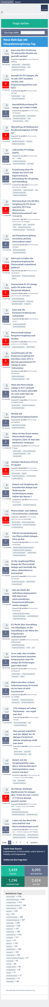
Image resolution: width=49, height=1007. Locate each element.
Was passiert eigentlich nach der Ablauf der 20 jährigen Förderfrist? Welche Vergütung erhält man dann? (25, 737)
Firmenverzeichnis (7, 2)
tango (17, 187)
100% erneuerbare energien (15, 958)
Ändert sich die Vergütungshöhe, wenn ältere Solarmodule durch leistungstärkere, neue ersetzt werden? (24, 766)
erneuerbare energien (13, 905)
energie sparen (11, 967)
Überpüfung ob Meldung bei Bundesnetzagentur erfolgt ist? (24, 130)
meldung (29, 141)
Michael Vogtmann (23, 832)
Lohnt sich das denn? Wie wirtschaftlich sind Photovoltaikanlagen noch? (25, 823)
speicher (9, 911)
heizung (9, 946)
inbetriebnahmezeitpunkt (20, 812)
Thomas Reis (18, 296)
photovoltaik (16, 64)
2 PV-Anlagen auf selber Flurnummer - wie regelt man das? (24, 711)
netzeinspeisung (12, 975)
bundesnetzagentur (18, 141)
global (24, 473)
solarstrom (31, 224)
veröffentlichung (17, 478)
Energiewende (33, 293)
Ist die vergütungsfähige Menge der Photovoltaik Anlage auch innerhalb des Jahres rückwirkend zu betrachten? (23, 567)
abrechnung (15, 702)
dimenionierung (18, 121)
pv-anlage (30, 163)
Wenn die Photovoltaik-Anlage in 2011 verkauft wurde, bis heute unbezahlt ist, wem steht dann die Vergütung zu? (24, 391)
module (9, 964)
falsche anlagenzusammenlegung (23, 547)
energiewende (11, 902)
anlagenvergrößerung (19, 195)
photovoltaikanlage (19, 116)
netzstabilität (17, 456)
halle (26, 121)
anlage (9, 972)
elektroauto (10, 931)
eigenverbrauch (28, 190)
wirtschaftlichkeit (32, 616)
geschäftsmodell (17, 304)
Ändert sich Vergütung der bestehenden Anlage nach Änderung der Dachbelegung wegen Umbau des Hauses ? (25, 490)
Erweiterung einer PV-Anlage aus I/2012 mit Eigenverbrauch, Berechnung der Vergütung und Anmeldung (25, 175)
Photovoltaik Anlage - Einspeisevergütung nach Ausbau (23, 335)
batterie (9, 943)
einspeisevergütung (18, 69)
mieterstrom (30, 229)
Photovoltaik (31, 59)
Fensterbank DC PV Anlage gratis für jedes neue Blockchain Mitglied (24, 287)
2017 (14, 227)
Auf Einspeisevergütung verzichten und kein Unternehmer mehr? (24, 238)
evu (33, 647)
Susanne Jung (19, 777)
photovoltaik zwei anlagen (21, 613)
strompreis (27, 304)
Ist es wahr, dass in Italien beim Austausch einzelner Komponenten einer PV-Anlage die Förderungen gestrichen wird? (23, 659)
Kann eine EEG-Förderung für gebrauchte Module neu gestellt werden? (24, 53)
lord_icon (17, 344)
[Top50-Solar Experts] (24, 14)
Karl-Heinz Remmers (22, 470)
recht (28, 647)
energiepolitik (11, 970)
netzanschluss (11, 978)
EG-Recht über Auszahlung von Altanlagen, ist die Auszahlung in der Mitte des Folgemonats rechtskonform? (24, 630)
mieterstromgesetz (19, 229)
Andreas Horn (16, 221)
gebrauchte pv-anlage (18, 67)
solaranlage (21, 780)
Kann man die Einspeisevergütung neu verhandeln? (24, 313)
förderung (30, 301)
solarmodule (26, 64)
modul (8, 940)
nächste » (34, 842)
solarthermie (10, 926)
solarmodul (10, 961)
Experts (18, 2)
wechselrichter (11, 934)
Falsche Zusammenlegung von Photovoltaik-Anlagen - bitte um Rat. (25, 536)
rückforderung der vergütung (22, 550)
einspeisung (10, 955)
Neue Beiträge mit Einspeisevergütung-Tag (20, 990)
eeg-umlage (10, 981)
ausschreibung (31, 476)
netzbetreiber (31, 552)
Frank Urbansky (19, 519)
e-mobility (10, 937)
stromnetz (27, 751)
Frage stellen (21, 23)
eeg (29, 67)
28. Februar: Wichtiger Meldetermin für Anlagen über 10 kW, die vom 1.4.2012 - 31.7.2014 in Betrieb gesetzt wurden (25, 795)
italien (14, 278)
